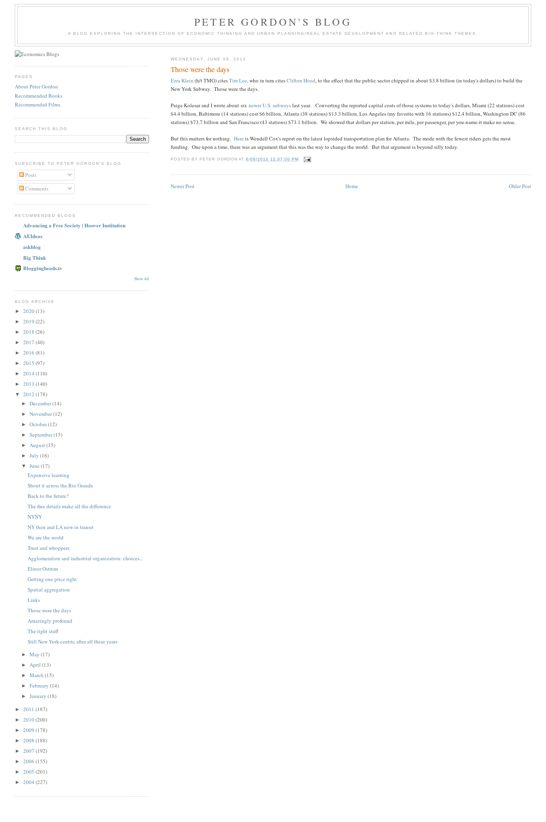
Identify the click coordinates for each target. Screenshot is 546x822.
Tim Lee (238, 80)
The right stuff (43, 631)
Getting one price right (52, 579)
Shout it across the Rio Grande (60, 485)
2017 (29, 342)
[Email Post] (307, 159)
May (35, 654)
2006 (29, 761)
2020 (29, 311)
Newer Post (183, 186)
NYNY (35, 516)
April (36, 664)
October (39, 424)
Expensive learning (49, 475)
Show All (141, 278)
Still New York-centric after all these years (73, 641)
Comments (36, 188)
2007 (29, 750)
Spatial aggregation (49, 589)
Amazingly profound (50, 620)
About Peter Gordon (36, 86)
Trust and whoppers (49, 547)
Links (34, 599)
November (41, 413)
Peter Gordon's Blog (273, 21)
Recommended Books (38, 95)
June (35, 465)
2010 (29, 719)
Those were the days (49, 610)
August (38, 445)
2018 (29, 331)
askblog (32, 247)
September (42, 434)
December (41, 403)
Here (239, 138)
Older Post (520, 186)
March (37, 675)
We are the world (46, 537)
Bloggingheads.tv (42, 268)
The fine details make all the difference (69, 506)
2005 (29, 771)
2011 (29, 709)
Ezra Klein (182, 80)
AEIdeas (32, 236)
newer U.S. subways (270, 105)
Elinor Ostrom (43, 568)
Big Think (34, 257)
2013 (29, 383)
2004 (29, 782)
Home (351, 186)
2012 (29, 394)
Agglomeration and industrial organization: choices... (85, 558)
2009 (29, 730)
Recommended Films (37, 104)
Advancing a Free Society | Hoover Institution (74, 225)
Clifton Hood (301, 80)
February (40, 685)
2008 (29, 740)
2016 (29, 352)
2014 (29, 373)
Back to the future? (48, 495)
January (39, 696)
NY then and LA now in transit (61, 527)
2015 (29, 363)
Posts (30, 174)
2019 (29, 321)
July (35, 455)
